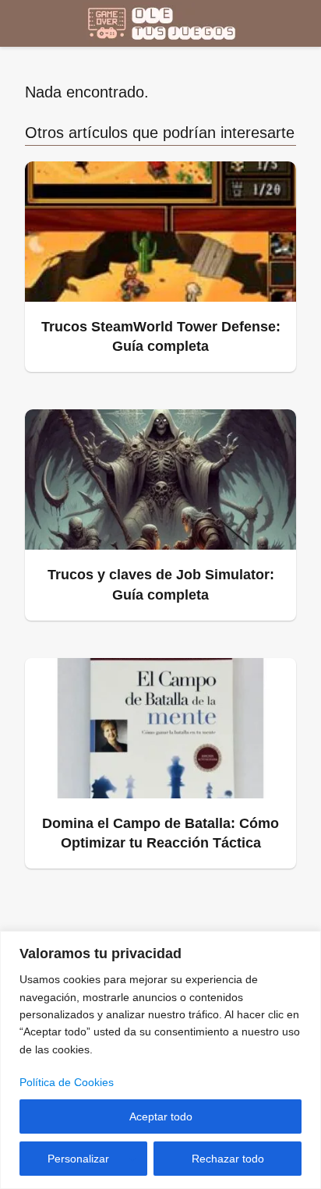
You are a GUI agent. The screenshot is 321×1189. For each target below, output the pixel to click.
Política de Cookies (66, 1082)
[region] (160, 1060)
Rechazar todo (228, 1158)
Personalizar (78, 1158)
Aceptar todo (160, 1116)
